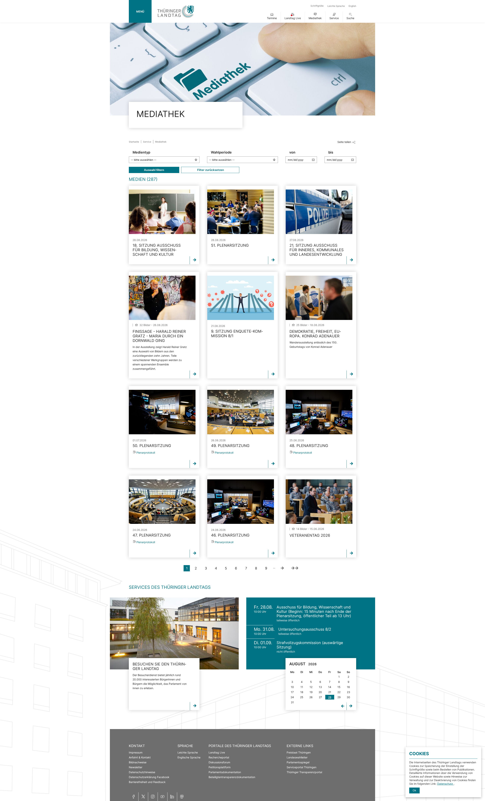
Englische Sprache (189, 757)
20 (320, 692)
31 (292, 702)
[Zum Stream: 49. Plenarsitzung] (240, 412)
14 (329, 687)
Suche (350, 18)
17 (292, 692)
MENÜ (140, 11)
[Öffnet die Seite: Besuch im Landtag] (174, 633)
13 (320, 687)
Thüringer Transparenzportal (304, 772)
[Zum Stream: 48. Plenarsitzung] (319, 412)
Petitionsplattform (220, 767)
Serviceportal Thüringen (301, 767)
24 (292, 697)
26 (311, 697)
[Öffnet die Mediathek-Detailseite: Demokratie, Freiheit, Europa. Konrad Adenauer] (319, 298)
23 (348, 692)
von (292, 152)
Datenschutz (445, 783)
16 (348, 687)
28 (329, 697)
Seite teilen (344, 142)
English (352, 6)
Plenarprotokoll (145, 452)
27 (320, 697)
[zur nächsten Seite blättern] (282, 568)
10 (292, 687)
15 (338, 687)
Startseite (134, 141)
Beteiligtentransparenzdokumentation (232, 777)
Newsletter (135, 767)
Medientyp (141, 152)
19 (311, 692)
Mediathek (315, 18)
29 (339, 697)
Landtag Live (293, 18)
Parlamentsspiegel (298, 762)
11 (301, 687)
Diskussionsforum (219, 762)
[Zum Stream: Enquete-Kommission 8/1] (240, 298)
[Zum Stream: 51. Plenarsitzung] (240, 212)
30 (348, 697)
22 (338, 692)
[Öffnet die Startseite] (175, 18)
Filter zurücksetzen (210, 170)
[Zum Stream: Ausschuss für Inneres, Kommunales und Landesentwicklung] (319, 212)
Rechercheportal (219, 757)
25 (301, 697)
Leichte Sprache (336, 6)
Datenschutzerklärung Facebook (149, 777)
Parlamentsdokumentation (225, 772)
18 (301, 692)
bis (330, 152)
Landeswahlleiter (297, 757)
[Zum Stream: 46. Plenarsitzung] (240, 501)
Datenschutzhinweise (142, 772)
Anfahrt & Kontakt (140, 757)
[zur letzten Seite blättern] (294, 568)
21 (329, 692)
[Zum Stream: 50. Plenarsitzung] (162, 412)
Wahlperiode (221, 152)
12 (311, 687)
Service (334, 18)
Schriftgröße (317, 5)
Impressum (135, 752)
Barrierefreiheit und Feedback (147, 782)
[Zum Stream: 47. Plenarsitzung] (162, 501)
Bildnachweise (137, 762)
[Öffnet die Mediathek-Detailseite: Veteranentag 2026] (319, 501)
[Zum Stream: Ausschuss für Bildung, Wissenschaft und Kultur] (162, 212)
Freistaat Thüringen (299, 752)
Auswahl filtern (154, 170)
